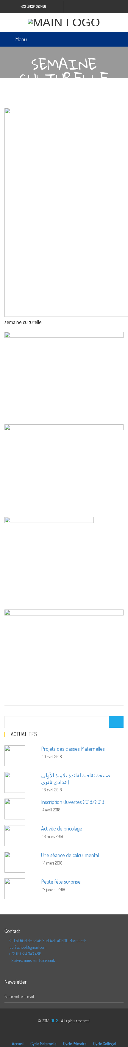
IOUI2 (54, 1020)
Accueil (18, 1043)
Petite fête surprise (61, 881)
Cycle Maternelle (43, 1043)
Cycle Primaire (74, 1043)
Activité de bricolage (61, 828)
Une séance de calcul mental (70, 855)
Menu (21, 39)
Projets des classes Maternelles (73, 748)
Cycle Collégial (104, 1043)
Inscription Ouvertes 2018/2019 (72, 802)
